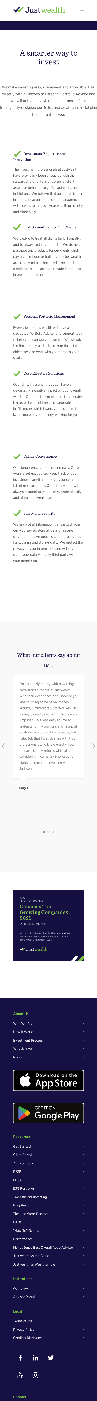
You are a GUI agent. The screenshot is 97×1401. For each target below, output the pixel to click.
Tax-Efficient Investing (30, 1197)
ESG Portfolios (23, 1188)
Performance (23, 1239)
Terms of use (22, 1321)
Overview (20, 1288)
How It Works (23, 1032)
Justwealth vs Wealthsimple (34, 1264)
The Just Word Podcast (30, 1214)
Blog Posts (21, 1205)
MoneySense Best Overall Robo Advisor (43, 1247)
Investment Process (28, 1040)
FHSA (17, 1180)
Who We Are (23, 1023)
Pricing (18, 1057)
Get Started (22, 1146)
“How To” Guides (26, 1231)
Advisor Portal (24, 1297)
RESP (17, 1171)
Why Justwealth (25, 1049)
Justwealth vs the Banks (31, 1256)
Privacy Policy (23, 1329)
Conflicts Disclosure (27, 1338)
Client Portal (22, 1155)
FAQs (17, 1222)
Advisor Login (23, 1163)
